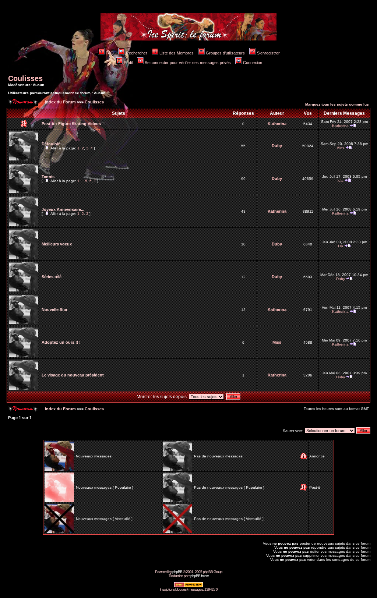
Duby (277, 146)
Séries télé (51, 277)
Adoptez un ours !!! (61, 342)
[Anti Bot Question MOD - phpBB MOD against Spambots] (188, 586)
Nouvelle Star (54, 309)
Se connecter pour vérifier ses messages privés (188, 62)
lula (340, 180)
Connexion (252, 62)
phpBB (177, 572)
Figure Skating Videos (79, 123)
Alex (340, 148)
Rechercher (136, 53)
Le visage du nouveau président (73, 375)
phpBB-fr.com (199, 576)
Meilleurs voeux (57, 244)
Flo (340, 246)
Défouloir (51, 144)
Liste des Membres (176, 53)
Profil (128, 62)
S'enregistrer (268, 53)
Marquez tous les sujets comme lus (337, 104)
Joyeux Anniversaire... (63, 209)
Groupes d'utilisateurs (225, 53)
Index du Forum (60, 102)
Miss (276, 342)
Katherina (277, 123)
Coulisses (25, 78)
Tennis (48, 176)
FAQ (110, 53)
